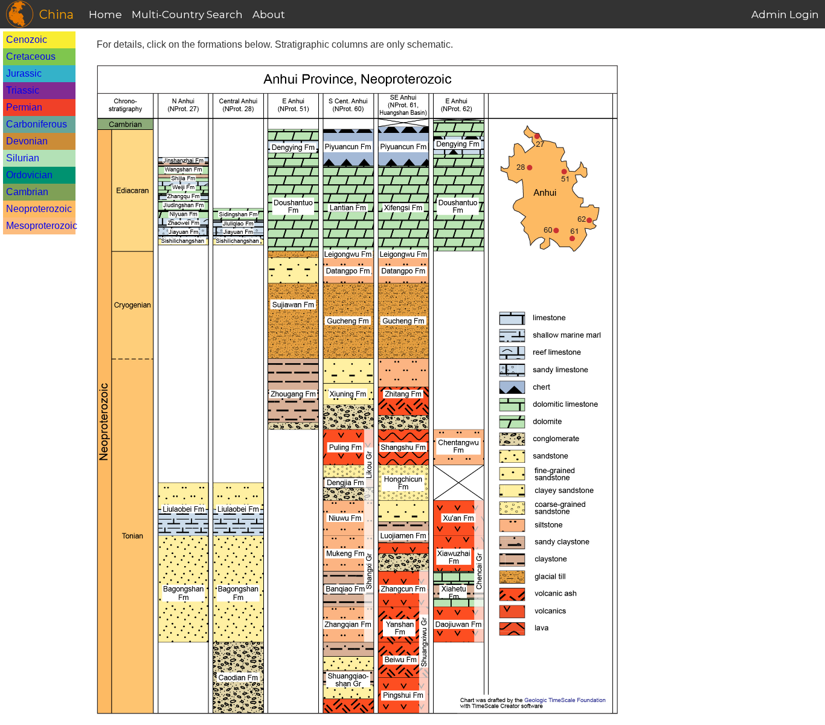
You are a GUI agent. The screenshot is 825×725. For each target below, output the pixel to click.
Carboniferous (36, 124)
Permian (24, 107)
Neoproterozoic (39, 209)
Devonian (27, 141)
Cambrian (27, 192)
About (268, 14)
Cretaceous (31, 56)
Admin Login (785, 14)
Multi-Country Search (187, 14)
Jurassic (24, 73)
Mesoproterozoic (41, 226)
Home (105, 14)
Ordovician (29, 175)
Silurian (22, 158)
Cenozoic (26, 39)
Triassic (22, 90)
